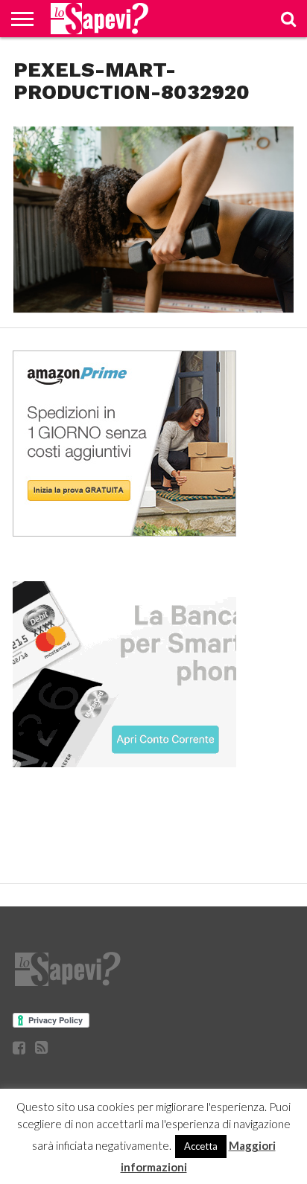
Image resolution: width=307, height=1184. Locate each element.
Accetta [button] (201, 1146)
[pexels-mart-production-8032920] (153, 308)
